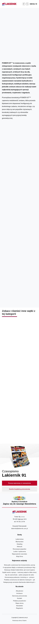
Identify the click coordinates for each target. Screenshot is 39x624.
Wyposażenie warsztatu (19, 554)
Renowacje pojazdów (19, 549)
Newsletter (19, 500)
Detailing (19, 544)
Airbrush (19, 546)
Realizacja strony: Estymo (19, 620)
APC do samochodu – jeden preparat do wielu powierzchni (19, 389)
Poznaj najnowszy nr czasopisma (19, 483)
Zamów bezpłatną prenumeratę (19, 489)
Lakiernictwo (20, 539)
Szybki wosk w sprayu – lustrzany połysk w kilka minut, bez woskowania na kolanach (19, 349)
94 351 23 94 (20, 521)
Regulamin (19, 608)
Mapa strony (20, 603)
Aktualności (19, 591)
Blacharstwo (28, 56)
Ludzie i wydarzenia (19, 551)
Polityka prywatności (19, 601)
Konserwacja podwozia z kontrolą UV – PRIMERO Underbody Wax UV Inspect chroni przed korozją (19, 430)
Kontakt (19, 598)
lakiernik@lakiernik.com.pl (19, 528)
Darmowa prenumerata (19, 596)
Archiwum (19, 593)
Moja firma (19, 556)
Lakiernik (21, 56)
